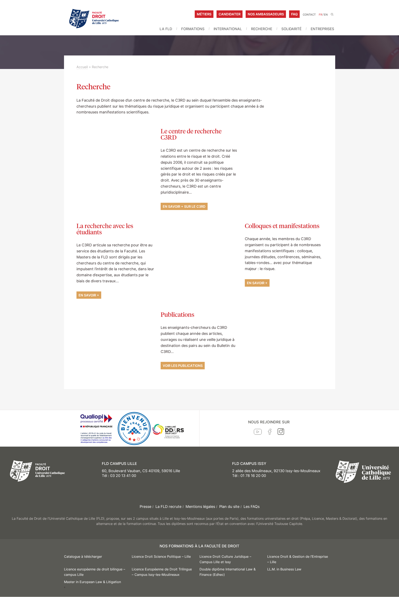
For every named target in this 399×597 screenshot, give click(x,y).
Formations (192, 29)
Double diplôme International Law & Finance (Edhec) (228, 572)
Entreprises (322, 29)
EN (326, 14)
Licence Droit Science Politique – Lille (161, 556)
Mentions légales (200, 506)
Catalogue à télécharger (83, 556)
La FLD (166, 29)
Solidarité (291, 29)
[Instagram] (281, 432)
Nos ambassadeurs (266, 14)
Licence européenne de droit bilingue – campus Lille (94, 572)
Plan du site (229, 506)
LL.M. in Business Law (284, 569)
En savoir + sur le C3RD (184, 206)
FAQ (294, 14)
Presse (145, 506)
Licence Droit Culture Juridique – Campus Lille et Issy (225, 559)
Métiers (204, 14)
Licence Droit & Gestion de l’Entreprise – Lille (297, 559)
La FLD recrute (168, 506)
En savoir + (89, 295)
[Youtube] (258, 433)
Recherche (261, 29)
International (228, 29)
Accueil (82, 67)
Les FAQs (252, 506)
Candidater (229, 14)
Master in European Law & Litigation (92, 582)
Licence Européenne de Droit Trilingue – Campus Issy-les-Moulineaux (162, 572)
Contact (309, 14)
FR (320, 14)
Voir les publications (183, 366)
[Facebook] (269, 433)
